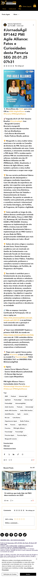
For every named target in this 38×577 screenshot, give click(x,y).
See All (32, 467)
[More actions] (33, 25)
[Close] (35, 560)
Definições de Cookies (10, 574)
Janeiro (26, 414)
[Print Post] (22, 454)
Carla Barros (16, 417)
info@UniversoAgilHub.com (25, 546)
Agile (19, 414)
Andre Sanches (9, 407)
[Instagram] (6, 535)
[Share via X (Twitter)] (9, 454)
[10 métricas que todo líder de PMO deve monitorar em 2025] (19, 480)
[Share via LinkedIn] (13, 454)
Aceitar (28, 574)
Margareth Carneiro (11, 439)
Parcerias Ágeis (22, 435)
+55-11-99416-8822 (11, 546)
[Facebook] (11, 535)
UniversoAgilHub (20, 403)
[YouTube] (16, 535)
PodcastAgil (17, 400)
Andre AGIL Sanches (11, 410)
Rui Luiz (7, 417)
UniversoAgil (29, 407)
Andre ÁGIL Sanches (26, 410)
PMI (6, 424)
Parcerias (7, 428)
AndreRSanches (9, 414)
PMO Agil (7, 446)
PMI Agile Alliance (19, 428)
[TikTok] (25, 535)
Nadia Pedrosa (24, 421)
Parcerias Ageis (9, 435)
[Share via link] (18, 454)
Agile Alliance (22, 424)
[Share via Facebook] (4, 454)
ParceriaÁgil (19, 432)
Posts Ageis (6, 14)
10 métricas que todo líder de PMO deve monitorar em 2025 (18, 494)
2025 (6, 396)
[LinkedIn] (2, 535)
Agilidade (8, 400)
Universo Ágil (23, 396)
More (15, 14)
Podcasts (19, 407)
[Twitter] (20, 535)
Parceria (12, 424)
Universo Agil (28, 400)
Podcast (13, 396)
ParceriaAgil (8, 432)
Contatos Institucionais (19, 547)
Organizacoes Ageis (11, 421)
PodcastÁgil (8, 403)
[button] (34, 5)
